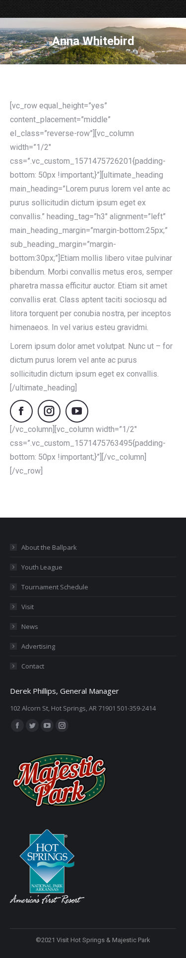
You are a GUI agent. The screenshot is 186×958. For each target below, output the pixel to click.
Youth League (41, 567)
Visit (27, 606)
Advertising (38, 646)
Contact (32, 666)
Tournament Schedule (54, 586)
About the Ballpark (49, 547)
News (29, 626)
